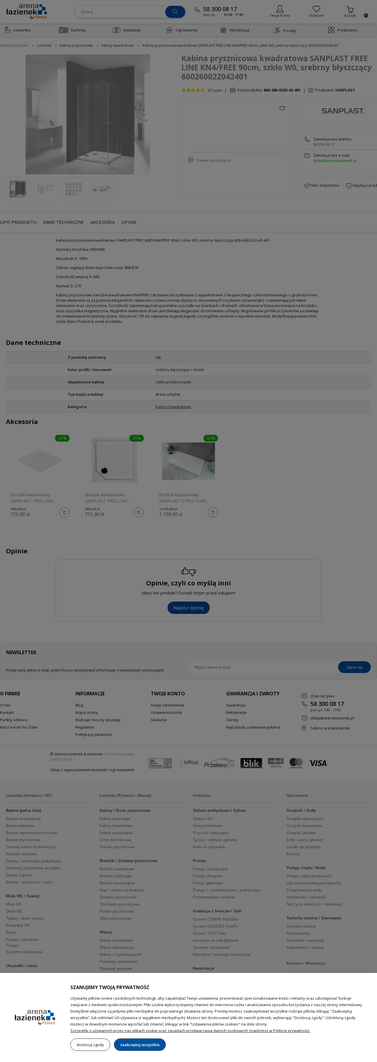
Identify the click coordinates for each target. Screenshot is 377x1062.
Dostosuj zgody (90, 1044)
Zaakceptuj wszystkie (140, 1044)
